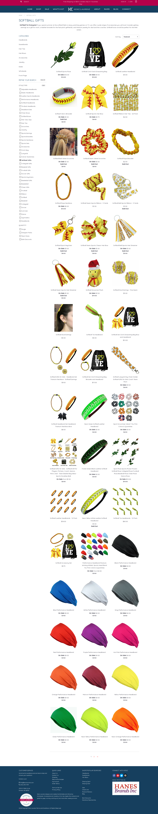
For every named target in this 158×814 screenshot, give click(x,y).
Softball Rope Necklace (63, 203)
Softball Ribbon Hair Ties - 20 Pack (125, 114)
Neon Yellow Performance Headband (94, 737)
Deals (21, 67)
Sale (47, 9)
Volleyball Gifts (26, 163)
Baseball (24, 201)
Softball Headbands (28, 103)
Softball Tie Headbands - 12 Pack (125, 518)
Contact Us (55, 775)
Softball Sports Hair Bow (94, 114)
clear (43, 85)
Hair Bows (22, 53)
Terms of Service (57, 787)
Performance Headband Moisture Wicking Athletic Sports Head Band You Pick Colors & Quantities (94, 565)
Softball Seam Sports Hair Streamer (63, 290)
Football (24, 190)
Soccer (23, 207)
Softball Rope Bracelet (125, 158)
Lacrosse (24, 211)
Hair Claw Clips (26, 120)
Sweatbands (23, 44)
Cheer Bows (25, 113)
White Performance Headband (94, 610)
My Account (55, 781)
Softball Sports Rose (63, 71)
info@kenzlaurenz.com (27, 782)
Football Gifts (26, 170)
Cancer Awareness (27, 157)
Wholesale (22, 71)
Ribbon (23, 194)
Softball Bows (26, 116)
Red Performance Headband (63, 652)
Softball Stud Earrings (63, 335)
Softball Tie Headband (94, 335)
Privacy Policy (56, 789)
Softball (24, 197)
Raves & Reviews (87, 792)
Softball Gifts (26, 160)
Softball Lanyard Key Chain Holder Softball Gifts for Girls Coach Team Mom (125, 379)
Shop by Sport (86, 781)
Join (130, 1)
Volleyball (24, 204)
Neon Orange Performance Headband (125, 737)
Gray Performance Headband (125, 610)
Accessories (23, 58)
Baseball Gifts (26, 167)
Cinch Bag (25, 150)
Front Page (23, 75)
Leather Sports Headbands (30, 96)
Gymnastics (25, 218)
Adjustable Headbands (29, 89)
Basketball (24, 184)
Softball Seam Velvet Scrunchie (94, 158)
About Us (55, 773)
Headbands (23, 40)
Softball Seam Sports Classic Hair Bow (94, 245)
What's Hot (58, 9)
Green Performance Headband (63, 737)
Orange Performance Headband (63, 695)
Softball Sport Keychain (63, 245)
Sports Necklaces (27, 140)
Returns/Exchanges (58, 779)
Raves (107, 9)
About (97, 9)
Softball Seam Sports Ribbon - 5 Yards (94, 203)
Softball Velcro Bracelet (63, 114)
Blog (116, 9)
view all (43, 80)
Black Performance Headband (125, 563)
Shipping (54, 777)
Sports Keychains (27, 177)
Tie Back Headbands (28, 106)
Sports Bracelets (27, 136)
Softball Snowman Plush (94, 290)
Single (23, 229)
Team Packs (25, 236)
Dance (23, 214)
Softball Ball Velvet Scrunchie (63, 158)
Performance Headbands (29, 99)
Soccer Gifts (25, 174)
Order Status (56, 783)
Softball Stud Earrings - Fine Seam (125, 290)
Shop (38, 9)
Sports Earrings (26, 133)
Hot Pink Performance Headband (125, 652)
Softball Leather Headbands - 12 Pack (63, 518)
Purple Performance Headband (94, 652)
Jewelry (21, 62)
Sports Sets (25, 143)
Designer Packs (26, 232)
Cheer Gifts (25, 187)
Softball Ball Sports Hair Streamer (125, 245)
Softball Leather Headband (125, 71)
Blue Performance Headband (63, 610)
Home (29, 9)
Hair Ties (22, 49)
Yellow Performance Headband (125, 695)
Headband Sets (26, 109)
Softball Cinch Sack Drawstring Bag (94, 71)
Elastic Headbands (27, 93)
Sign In (123, 1)
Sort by (118, 37)
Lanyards (24, 153)
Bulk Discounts (26, 239)
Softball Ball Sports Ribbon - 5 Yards (125, 203)
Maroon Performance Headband (94, 695)
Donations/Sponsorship (89, 800)
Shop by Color (86, 783)
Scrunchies (25, 126)
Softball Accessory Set (64, 563)
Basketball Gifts (26, 180)
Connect (126, 9)
